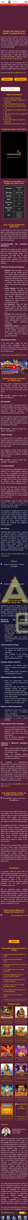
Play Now (14, 941)
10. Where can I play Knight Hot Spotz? (14, 1000)
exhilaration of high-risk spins (14, 59)
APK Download (20, 79)
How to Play (15, 104)
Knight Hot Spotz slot (7, 37)
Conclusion (8, 118)
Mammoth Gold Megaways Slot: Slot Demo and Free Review (7, 1078)
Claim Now (7, 79)
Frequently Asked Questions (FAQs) (15, 124)
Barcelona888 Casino (7, 813)
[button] (14, 955)
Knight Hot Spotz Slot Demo (13, 98)
